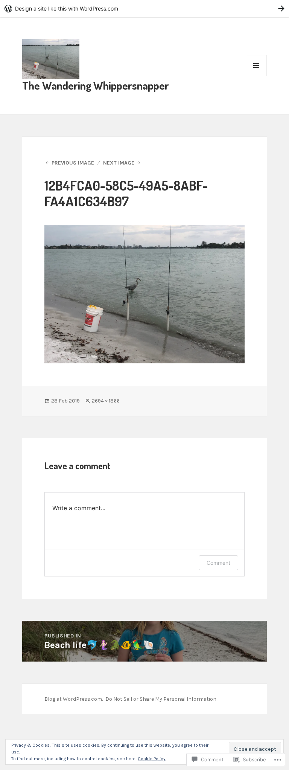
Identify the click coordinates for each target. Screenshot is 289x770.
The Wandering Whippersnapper (95, 85)
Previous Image (73, 163)
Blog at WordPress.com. (73, 699)
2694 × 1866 (106, 401)
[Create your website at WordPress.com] (144, 8)
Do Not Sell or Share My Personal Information (160, 699)
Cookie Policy (152, 758)
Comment (218, 563)
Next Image (118, 163)
